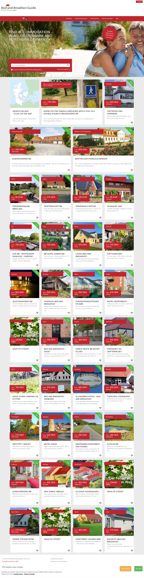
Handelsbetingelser (56, 559)
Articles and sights (107, 18)
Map (117, 18)
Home (26, 18)
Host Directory (94, 18)
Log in (139, 1)
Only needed (125, 568)
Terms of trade (29, 574)
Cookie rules (18, 574)
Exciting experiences (81, 18)
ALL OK (138, 568)
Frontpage (23, 18)
